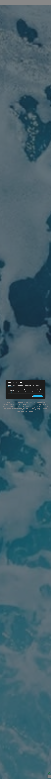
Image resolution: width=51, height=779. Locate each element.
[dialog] (25, 389)
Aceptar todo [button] (38, 396)
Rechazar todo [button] (28, 396)
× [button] (43, 381)
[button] (12, 396)
